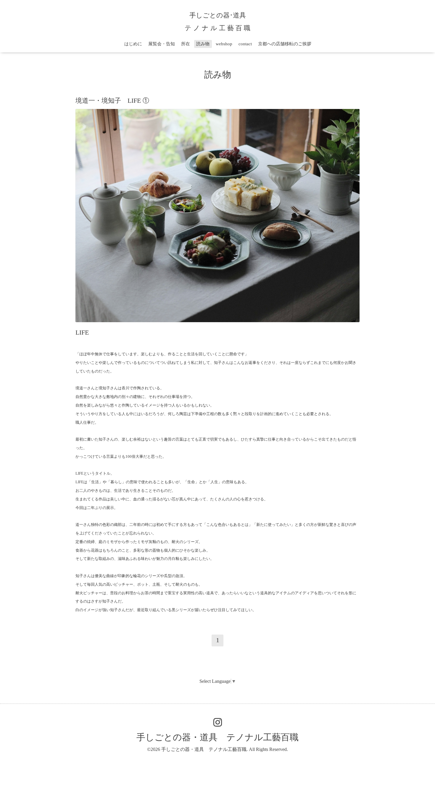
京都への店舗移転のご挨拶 (284, 43)
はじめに (133, 43)
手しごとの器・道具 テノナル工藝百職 (217, 737)
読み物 (203, 43)
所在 (185, 43)
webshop (224, 43)
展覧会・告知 (161, 43)
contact (245, 43)
